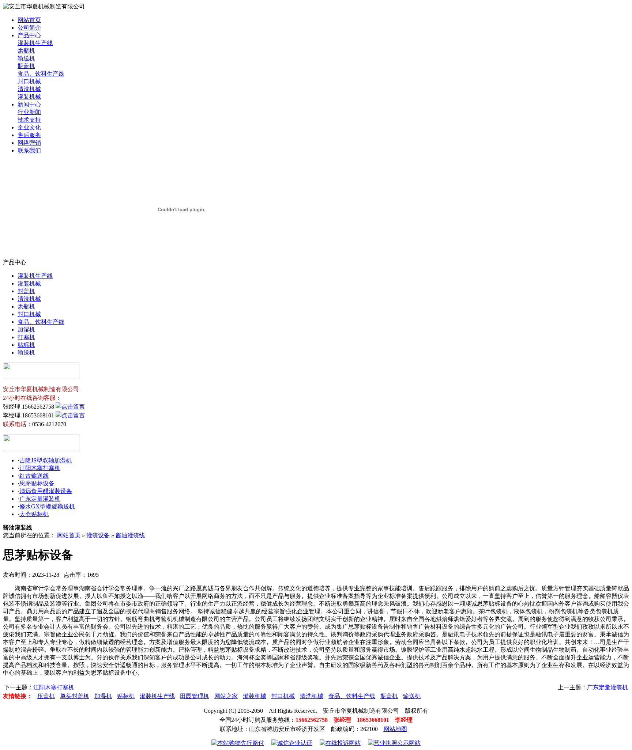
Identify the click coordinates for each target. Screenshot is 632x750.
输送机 (26, 58)
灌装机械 (29, 97)
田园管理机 (194, 696)
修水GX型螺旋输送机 (47, 506)
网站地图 (395, 729)
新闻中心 (29, 104)
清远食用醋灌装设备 (45, 491)
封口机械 (29, 81)
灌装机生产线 (35, 43)
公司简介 (29, 27)
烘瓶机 (26, 51)
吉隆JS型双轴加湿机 (45, 460)
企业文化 (29, 127)
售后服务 (29, 135)
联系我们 (29, 150)
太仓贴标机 (34, 514)
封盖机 (26, 291)
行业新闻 (29, 112)
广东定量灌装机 (39, 499)
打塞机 (26, 337)
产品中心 (29, 35)
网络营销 (29, 143)
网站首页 (29, 20)
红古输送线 (34, 476)
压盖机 (46, 696)
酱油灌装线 (130, 535)
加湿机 (26, 329)
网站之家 (226, 696)
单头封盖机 (74, 696)
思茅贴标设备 (36, 483)
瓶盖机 (26, 66)
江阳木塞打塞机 (39, 468)
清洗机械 (29, 89)
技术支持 (29, 120)
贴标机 (26, 345)
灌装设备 (98, 535)
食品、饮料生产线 (41, 74)
